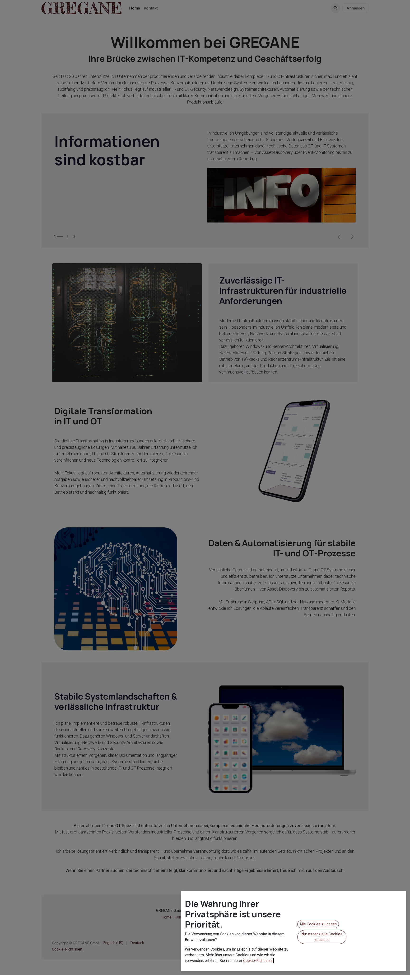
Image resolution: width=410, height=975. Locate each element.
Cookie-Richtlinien (258, 960)
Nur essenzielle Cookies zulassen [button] (321, 937)
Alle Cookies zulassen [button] (318, 924)
